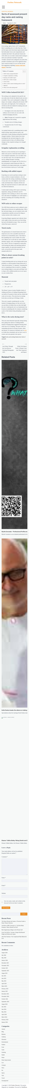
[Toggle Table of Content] (23, 71)
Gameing (4, 1052)
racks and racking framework (13, 337)
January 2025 (5, 991)
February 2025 (5, 988)
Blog (3, 1031)
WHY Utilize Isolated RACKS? (11, 73)
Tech (3, 1075)
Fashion (3, 1044)
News (3, 1067)
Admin (4, 23)
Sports (3, 1073)
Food (3, 1047)
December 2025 (5, 963)
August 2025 (4, 973)
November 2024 (5, 996)
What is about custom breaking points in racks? (14, 83)
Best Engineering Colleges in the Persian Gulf (12, 929)
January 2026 (5, 960)
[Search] (26, 7)
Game (3, 1049)
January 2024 (5, 1022)
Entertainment (5, 1042)
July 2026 (4, 955)
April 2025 (4, 983)
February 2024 (5, 1019)
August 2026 (4, 952)
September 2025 (5, 970)
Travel (3, 1078)
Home (3, 1057)
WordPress (24, 1087)
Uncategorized (5, 1080)
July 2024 (4, 1006)
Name (4, 877)
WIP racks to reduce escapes (10, 79)
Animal (3, 1029)
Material (5, 85)
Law (3, 1062)
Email (4, 885)
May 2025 (4, 981)
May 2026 (4, 957)
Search (23, 914)
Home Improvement (6, 1060)
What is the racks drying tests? (10, 87)
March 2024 (4, 1017)
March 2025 (4, 986)
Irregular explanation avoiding (10, 75)
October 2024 (5, 999)
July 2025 (4, 975)
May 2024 (4, 1012)
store (25, 330)
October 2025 (5, 968)
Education (4, 1039)
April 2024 (4, 1014)
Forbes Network (15, 2)
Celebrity (4, 1036)
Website (4, 893)
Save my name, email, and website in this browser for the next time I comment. (14, 902)
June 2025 (4, 978)
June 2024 (4, 1009)
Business (10, 11)
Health (3, 1055)
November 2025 (5, 965)
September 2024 (5, 1001)
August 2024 (4, 1004)
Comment (5, 857)
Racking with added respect (10, 77)
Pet (2, 1070)
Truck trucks (6, 81)
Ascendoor (11, 1087)
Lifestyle (5, 11)
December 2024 (5, 993)
